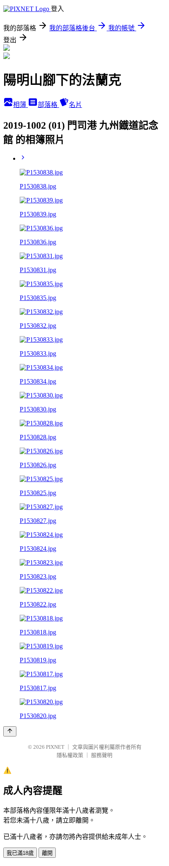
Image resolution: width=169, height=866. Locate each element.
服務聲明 (101, 755)
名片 (75, 104)
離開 (47, 853)
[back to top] (9, 731)
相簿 (20, 104)
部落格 (48, 104)
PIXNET (55, 747)
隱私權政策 (70, 755)
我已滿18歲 (20, 853)
